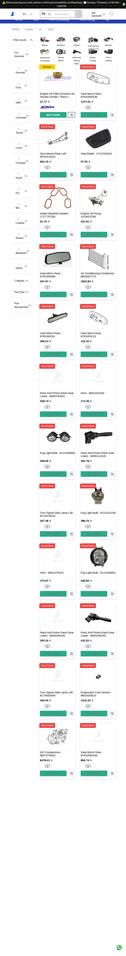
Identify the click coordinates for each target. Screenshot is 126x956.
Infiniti (19, 268)
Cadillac (20, 222)
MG (18, 207)
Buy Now (53, 115)
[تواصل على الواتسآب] (119, 949)
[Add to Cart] (71, 115)
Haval (19, 177)
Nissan (19, 237)
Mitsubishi (21, 253)
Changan (21, 162)
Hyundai (20, 72)
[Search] (78, 14)
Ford (18, 87)
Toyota (19, 132)
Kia (17, 192)
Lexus (19, 147)
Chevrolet (21, 117)
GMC (18, 102)
